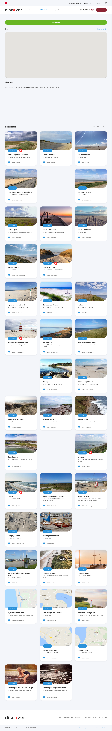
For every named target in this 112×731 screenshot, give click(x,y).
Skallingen (12, 230)
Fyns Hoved (83, 419)
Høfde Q (11, 496)
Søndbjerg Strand (50, 650)
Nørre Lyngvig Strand (87, 342)
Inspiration (57, 10)
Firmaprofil (88, 3)
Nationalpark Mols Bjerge (54, 496)
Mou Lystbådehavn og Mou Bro (19, 574)
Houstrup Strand (50, 267)
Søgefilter (56, 22)
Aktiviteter (44, 10)
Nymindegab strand (16, 305)
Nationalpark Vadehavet (18, 155)
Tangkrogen (13, 457)
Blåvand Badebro (50, 230)
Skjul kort (100, 29)
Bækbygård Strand (16, 419)
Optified (104, 728)
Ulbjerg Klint (83, 650)
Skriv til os (97, 717)
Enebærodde (48, 419)
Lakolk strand (48, 155)
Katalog (97, 3)
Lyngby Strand (14, 536)
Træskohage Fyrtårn (86, 613)
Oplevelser (101, 10)
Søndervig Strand (85, 382)
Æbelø (45, 382)
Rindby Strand (84, 155)
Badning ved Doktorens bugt (20, 688)
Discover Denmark (75, 3)
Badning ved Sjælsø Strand (54, 688)
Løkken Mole (83, 573)
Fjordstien (47, 342)
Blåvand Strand (84, 230)
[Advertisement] (56, 107)
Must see (32, 10)
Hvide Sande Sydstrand (18, 342)
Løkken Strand (49, 573)
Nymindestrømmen (16, 613)
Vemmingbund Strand (52, 613)
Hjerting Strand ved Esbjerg (20, 192)
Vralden (81, 457)
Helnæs (81, 305)
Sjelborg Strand (84, 192)
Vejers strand (13, 267)
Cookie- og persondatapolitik (88, 728)
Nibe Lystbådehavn (51, 536)
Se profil (12, 150)
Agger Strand (83, 496)
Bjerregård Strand (50, 305)
